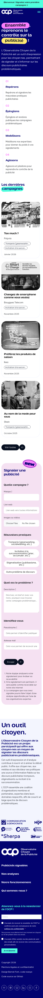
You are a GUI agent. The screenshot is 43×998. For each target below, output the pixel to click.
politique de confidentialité (14, 929)
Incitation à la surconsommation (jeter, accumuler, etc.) (21, 553)
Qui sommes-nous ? (14, 891)
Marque (8, 491)
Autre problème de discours (20, 572)
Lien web (8, 504)
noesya (29, 972)
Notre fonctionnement (16, 882)
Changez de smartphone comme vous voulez (20, 296)
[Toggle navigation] (39, 12)
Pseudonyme (10, 627)
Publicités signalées (14, 866)
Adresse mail (10, 640)
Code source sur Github (12, 976)
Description (10, 589)
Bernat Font (13, 972)
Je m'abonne (9, 951)
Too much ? (11, 233)
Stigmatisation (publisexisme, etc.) (22, 563)
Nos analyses (10, 874)
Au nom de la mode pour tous (20, 415)
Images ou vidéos (12, 517)
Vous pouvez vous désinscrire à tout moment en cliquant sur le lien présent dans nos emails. (21, 933)
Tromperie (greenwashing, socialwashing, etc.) (21, 543)
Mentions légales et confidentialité (17, 967)
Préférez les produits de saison (20, 355)
